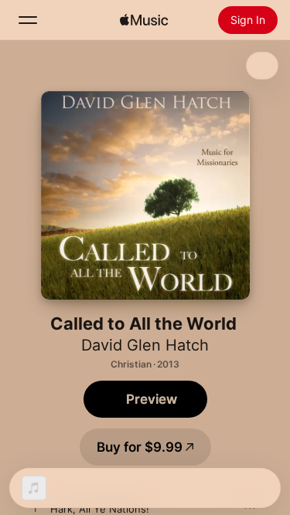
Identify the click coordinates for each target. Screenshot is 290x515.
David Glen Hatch (145, 345)
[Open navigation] (28, 20)
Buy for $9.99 (140, 447)
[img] (144, 20)
